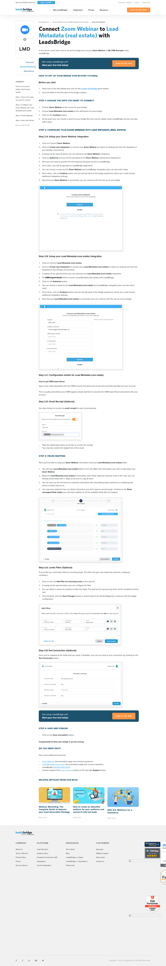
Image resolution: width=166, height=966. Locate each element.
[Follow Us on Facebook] (16, 960)
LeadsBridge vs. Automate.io (76, 861)
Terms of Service (22, 853)
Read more (43, 817)
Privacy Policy (21, 857)
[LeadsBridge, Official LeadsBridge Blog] (25, 9)
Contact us (100, 861)
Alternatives (29, 71)
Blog (67, 853)
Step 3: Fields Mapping (24, 115)
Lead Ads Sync (42, 849)
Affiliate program (102, 853)
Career (18, 861)
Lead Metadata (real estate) (53, 764)
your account (66, 770)
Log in (137, 2)
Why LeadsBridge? (60, 10)
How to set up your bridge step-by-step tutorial (23, 89)
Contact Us (146, 2)
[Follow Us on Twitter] (43, 960)
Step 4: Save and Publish (25, 120)
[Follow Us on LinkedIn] (29, 960)
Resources (104, 10)
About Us (19, 849)
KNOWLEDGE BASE (61, 767)
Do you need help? (23, 125)
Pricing (91, 10)
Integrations (78, 10)
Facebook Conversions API (47, 857)
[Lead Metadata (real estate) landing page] (25, 49)
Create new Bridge (89, 88)
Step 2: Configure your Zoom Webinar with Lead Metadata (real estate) (25, 108)
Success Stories (22, 865)
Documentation (27, 66)
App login (99, 849)
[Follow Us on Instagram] (22, 960)
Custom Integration (44, 865)
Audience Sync (42, 853)
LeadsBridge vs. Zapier (74, 857)
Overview (30, 62)
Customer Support (125, 2)
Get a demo (70, 849)
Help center (100, 857)
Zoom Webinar (48, 761)
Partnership (70, 865)
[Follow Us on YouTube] (36, 960)
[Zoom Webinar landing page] (25, 30)
